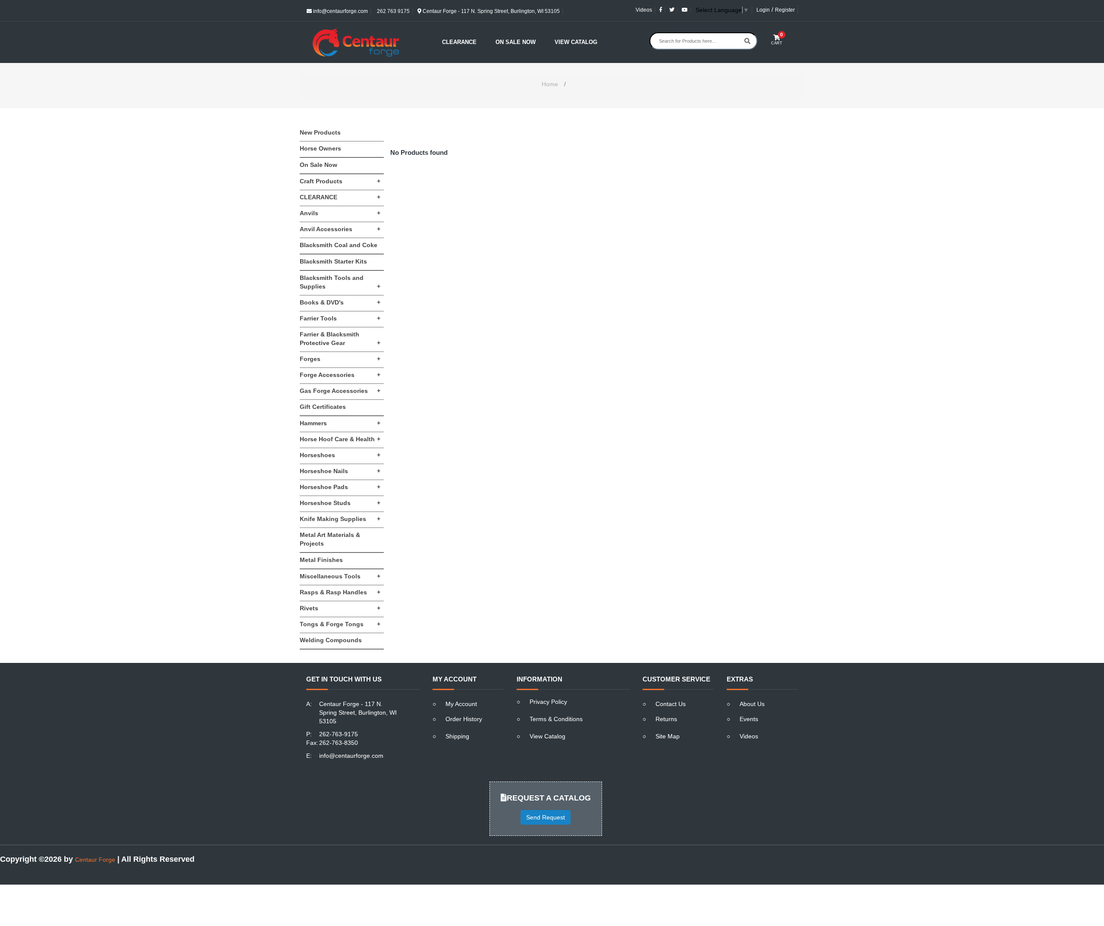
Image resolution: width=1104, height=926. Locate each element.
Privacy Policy (548, 701)
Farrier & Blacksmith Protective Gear (340, 338)
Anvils (340, 213)
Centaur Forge (95, 859)
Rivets (340, 608)
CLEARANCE (340, 197)
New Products (320, 132)
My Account (461, 703)
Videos (644, 10)
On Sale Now (516, 42)
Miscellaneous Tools (340, 576)
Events (749, 719)
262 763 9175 (393, 11)
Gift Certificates (323, 406)
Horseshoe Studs (340, 502)
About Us (752, 703)
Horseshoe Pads (340, 486)
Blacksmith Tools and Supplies (340, 282)
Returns (666, 719)
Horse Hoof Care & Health (340, 439)
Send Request (545, 817)
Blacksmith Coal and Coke (338, 245)
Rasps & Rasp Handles (340, 592)
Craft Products (340, 181)
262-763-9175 (338, 734)
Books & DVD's (340, 302)
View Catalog (576, 42)
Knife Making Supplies (340, 518)
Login (763, 10)
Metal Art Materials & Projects (330, 539)
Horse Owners (320, 148)
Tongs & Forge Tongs (340, 624)
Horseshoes (340, 455)
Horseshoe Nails (340, 471)
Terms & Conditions (556, 719)
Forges (340, 358)
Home (550, 84)
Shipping (457, 736)
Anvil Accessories (340, 229)
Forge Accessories (340, 374)
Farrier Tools (340, 318)
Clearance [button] (459, 42)
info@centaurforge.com (340, 11)
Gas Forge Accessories (340, 390)
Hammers (340, 423)
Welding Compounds (331, 640)
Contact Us (671, 703)
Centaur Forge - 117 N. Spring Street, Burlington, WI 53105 (490, 11)
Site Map (668, 736)
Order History (463, 719)
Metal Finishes (321, 559)
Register (785, 10)
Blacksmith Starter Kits (333, 261)
